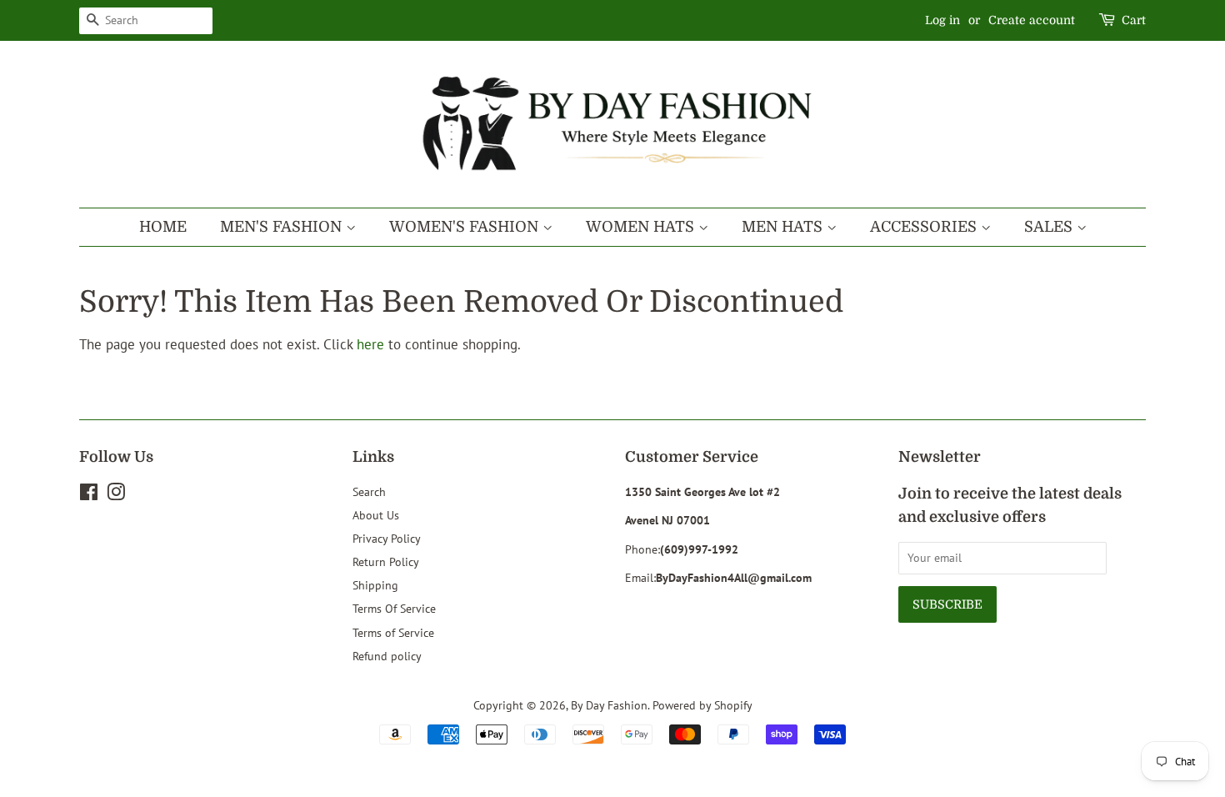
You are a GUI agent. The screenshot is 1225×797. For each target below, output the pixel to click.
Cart (1134, 20)
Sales (1050, 226)
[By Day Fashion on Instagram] (116, 495)
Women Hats (642, 226)
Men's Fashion (283, 226)
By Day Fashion (609, 705)
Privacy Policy (386, 538)
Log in (942, 20)
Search (369, 491)
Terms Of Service (394, 608)
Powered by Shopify (702, 705)
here (370, 344)
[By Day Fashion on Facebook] (88, 495)
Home (163, 226)
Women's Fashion (465, 226)
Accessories (925, 226)
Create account (1031, 20)
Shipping (375, 585)
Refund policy (387, 656)
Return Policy (385, 561)
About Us (375, 515)
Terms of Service (393, 632)
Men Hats (784, 226)
